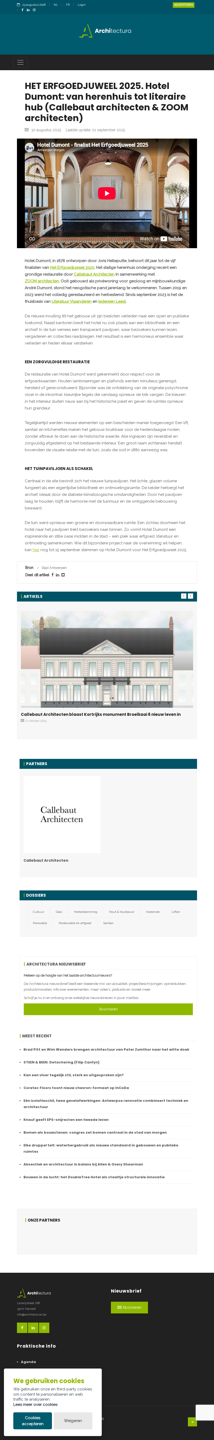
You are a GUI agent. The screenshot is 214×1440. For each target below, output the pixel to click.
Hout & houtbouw (121, 912)
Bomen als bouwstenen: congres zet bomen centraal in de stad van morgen (95, 1132)
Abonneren (108, 1009)
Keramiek (153, 912)
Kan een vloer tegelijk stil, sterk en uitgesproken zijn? (73, 1075)
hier (36, 550)
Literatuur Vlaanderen (72, 301)
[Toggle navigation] (20, 62)
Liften (176, 912)
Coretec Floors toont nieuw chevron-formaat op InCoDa (76, 1087)
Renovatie (40, 923)
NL (56, 5)
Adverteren (183, 5)
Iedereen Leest (112, 301)
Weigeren (73, 1420)
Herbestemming (85, 912)
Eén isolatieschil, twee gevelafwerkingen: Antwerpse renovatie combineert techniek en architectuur (105, 1103)
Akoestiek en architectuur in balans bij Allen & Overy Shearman (83, 1164)
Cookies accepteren (33, 1420)
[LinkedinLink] (29, 10)
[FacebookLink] (24, 10)
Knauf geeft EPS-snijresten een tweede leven (66, 1119)
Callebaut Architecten (94, 274)
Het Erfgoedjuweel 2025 (72, 267)
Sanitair (108, 923)
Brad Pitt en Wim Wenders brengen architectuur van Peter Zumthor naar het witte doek (106, 1049)
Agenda (28, 1361)
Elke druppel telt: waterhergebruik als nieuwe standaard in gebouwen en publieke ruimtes (100, 1148)
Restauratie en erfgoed (75, 923)
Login (82, 5)
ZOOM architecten (42, 281)
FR (68, 5)
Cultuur (38, 912)
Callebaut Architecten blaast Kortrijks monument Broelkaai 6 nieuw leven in (101, 714)
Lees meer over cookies (35, 1404)
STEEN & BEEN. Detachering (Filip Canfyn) (61, 1062)
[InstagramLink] (35, 10)
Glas (59, 912)
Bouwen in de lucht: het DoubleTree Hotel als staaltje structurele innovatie (94, 1177)
